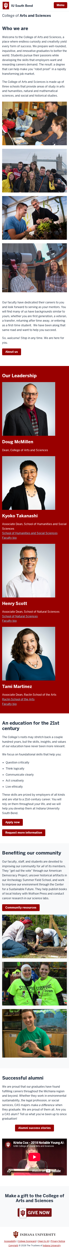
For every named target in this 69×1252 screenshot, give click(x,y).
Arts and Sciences (26, 16)
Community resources (20, 907)
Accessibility (10, 1241)
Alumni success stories (34, 1128)
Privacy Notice (58, 1241)
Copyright (13, 1245)
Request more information (23, 832)
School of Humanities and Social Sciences (30, 533)
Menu (60, 5)
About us (11, 352)
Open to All (43, 1241)
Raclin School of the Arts (18, 699)
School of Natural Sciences (20, 616)
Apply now (12, 822)
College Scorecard (27, 1241)
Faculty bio (9, 538)
